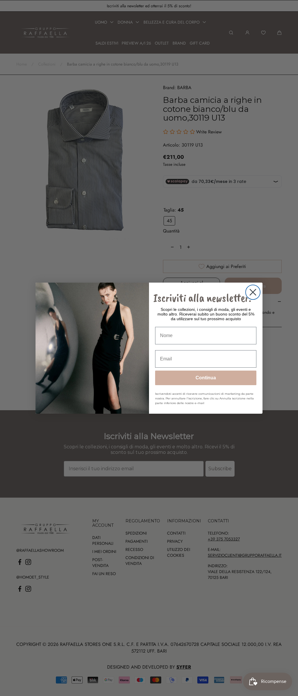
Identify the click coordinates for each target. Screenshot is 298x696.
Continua (206, 377)
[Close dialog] (253, 292)
